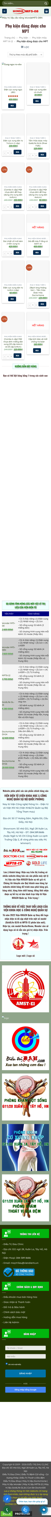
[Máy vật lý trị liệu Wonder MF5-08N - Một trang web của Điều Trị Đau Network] (25, 11)
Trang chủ (9, 37)
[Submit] (46, 3)
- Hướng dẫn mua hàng (14, 1317)
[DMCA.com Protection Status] (16, 1513)
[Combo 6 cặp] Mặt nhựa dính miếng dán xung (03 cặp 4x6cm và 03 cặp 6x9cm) (13, 343)
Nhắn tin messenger (18, 553)
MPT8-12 (6, 675)
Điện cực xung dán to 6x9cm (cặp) (13, 288)
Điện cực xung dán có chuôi (38, 90)
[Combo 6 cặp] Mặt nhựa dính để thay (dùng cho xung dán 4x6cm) (38, 193)
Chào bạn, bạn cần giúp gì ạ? (32, 1501)
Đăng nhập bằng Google (25, 1389)
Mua (12, 105)
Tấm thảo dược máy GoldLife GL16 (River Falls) (38, 143)
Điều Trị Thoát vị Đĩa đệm (32, 1477)
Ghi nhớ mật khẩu (14, 1364)
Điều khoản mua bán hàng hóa (20, 1296)
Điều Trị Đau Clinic (11, 1474)
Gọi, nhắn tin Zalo (23, 412)
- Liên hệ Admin (10, 1322)
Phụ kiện (23, 37)
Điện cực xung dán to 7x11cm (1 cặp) (13, 141)
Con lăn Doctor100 (36, 1487)
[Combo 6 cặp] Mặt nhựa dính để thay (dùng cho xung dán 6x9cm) (13, 193)
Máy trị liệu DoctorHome (34, 1481)
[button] (4, 11)
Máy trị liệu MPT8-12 (33, 1484)
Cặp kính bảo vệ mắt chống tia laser (38, 340)
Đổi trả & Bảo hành (14, 1307)
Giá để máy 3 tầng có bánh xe (38, 242)
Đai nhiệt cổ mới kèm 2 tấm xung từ (13, 242)
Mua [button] (17, 152)
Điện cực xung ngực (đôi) (13, 90)
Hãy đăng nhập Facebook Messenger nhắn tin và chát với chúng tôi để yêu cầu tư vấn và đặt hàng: (23, 540)
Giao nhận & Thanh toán (17, 1302)
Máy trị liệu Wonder (11, 1484)
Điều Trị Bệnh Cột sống (33, 1474)
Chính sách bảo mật (14, 1312)
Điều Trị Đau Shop (12, 1481)
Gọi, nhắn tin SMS (23, 390)
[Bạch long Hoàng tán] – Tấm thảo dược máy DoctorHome (38, 291)
